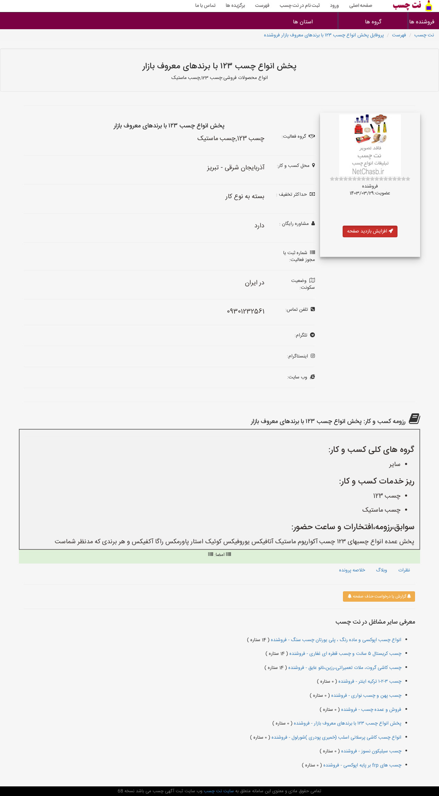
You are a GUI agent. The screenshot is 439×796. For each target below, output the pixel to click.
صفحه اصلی (360, 6)
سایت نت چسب (218, 791)
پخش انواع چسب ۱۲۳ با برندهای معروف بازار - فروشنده (347, 723)
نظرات (404, 570)
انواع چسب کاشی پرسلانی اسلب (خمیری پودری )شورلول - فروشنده (335, 738)
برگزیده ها (235, 6)
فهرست (262, 6)
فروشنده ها (424, 22)
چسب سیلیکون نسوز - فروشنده (370, 751)
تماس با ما (205, 6)
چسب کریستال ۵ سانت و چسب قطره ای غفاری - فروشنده (344, 654)
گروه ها (373, 22)
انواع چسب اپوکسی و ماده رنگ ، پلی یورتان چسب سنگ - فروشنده (335, 640)
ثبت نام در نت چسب (300, 6)
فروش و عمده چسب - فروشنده (370, 710)
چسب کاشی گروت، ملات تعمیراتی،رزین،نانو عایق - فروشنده (344, 668)
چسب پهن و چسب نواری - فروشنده (365, 696)
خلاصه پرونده (352, 570)
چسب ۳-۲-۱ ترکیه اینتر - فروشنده (369, 682)
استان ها (303, 22)
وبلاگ (381, 570)
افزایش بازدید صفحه (368, 231)
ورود (334, 6)
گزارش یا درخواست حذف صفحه (379, 596)
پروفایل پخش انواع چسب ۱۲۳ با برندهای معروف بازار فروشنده (324, 35)
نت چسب (424, 35)
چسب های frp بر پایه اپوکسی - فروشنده (361, 765)
